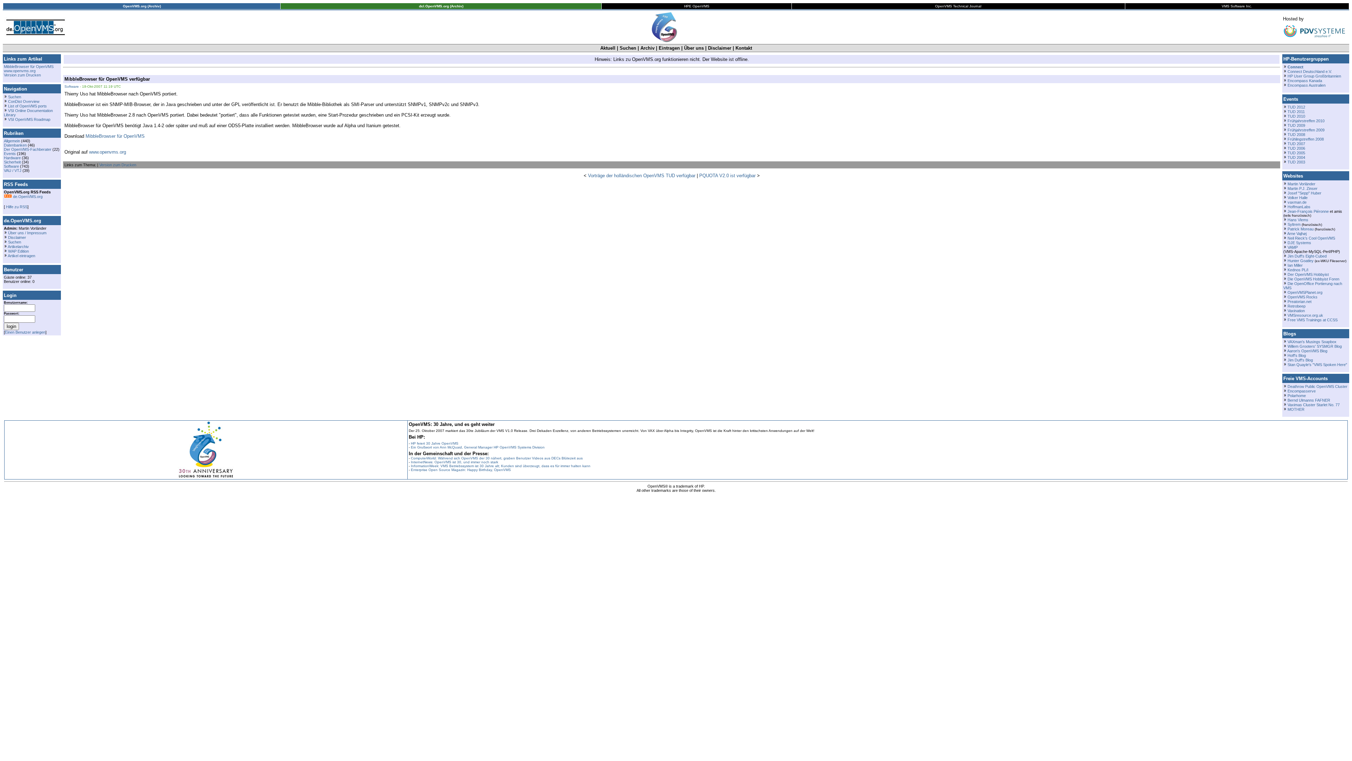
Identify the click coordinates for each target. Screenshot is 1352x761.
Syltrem (1294, 224)
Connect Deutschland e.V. (1310, 71)
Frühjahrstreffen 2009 (1306, 130)
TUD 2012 (1296, 107)
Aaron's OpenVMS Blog (1307, 351)
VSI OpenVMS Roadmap (29, 119)
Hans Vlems (1298, 220)
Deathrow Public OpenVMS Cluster (1317, 386)
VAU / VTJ (12, 170)
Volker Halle (1298, 198)
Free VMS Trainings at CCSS (1313, 320)
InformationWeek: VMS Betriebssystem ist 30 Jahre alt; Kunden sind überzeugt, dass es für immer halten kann (500, 466)
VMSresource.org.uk (1305, 315)
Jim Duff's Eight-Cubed (1307, 256)
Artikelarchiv (18, 247)
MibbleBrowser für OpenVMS (29, 66)
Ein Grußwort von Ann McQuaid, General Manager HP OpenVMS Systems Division (478, 447)
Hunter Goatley (1301, 261)
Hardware (12, 158)
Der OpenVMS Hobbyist (1308, 274)
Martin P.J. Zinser (1302, 188)
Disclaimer (719, 48)
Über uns (694, 48)
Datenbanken (15, 145)
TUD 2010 (1296, 116)
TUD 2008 (1296, 134)
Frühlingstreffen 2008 (1306, 139)
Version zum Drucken (22, 75)
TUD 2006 (1296, 148)
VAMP (1293, 247)
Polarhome (1297, 396)
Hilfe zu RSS (16, 207)
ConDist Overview (23, 101)
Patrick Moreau (1301, 229)
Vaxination (1296, 311)
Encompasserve (1302, 391)
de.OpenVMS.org (27, 196)
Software (11, 166)
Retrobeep (1297, 306)
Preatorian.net (1300, 301)
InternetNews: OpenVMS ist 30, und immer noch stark (454, 462)
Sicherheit (12, 162)
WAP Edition (18, 251)
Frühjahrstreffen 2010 (1306, 121)
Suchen (628, 48)
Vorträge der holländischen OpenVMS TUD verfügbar (641, 175)
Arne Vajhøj (1297, 233)
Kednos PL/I (1298, 270)
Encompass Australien (1307, 85)
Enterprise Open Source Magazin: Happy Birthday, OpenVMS (461, 470)
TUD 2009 (1296, 125)
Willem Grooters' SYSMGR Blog (1315, 346)
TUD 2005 (1296, 153)
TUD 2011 (1296, 112)
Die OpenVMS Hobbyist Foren (1313, 279)
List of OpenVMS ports (27, 106)
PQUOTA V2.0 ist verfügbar (727, 175)
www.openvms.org (20, 71)
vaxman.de (1297, 202)
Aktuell (607, 48)
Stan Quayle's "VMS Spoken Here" (1317, 365)
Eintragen (669, 48)
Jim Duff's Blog (1300, 360)
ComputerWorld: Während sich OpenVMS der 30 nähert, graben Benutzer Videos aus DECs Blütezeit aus (497, 458)
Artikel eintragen (21, 256)
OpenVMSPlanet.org (1305, 292)
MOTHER (1296, 409)
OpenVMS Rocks (1302, 297)
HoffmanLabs (1299, 207)
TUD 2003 (1296, 162)
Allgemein (12, 141)
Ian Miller (1295, 265)
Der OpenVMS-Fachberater (27, 149)
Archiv (647, 48)
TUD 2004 (1296, 157)
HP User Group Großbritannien (1314, 76)
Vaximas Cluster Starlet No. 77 (1314, 405)
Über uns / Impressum (27, 233)
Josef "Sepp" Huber (1304, 193)
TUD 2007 (1296, 144)
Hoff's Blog (1297, 355)
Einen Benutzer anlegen (25, 332)
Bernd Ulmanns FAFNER (1309, 400)
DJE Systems (1299, 243)
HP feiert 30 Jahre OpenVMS (434, 443)
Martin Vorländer (1301, 184)
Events (10, 153)
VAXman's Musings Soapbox (1312, 342)
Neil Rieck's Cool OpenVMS (1311, 238)
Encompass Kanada (1305, 81)
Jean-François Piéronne (1308, 211)
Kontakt (744, 48)
